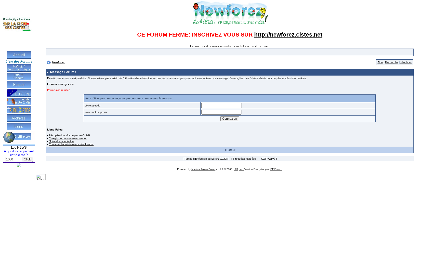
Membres (406, 62)
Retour (230, 149)
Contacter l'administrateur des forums (71, 144)
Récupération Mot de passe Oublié (69, 135)
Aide (380, 62)
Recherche (391, 62)
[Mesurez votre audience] (41, 179)
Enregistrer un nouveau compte (67, 138)
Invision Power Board (203, 169)
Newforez (58, 62)
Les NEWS (19, 147)
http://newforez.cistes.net (288, 34)
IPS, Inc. (239, 169)
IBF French (276, 169)
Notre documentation (61, 141)
